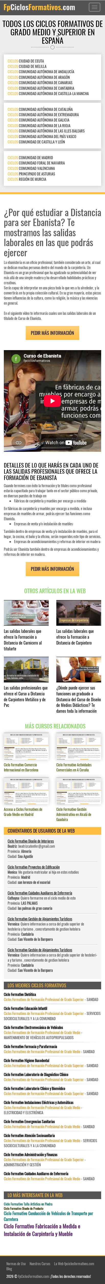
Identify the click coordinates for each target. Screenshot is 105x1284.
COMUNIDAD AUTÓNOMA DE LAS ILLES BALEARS (46, 130)
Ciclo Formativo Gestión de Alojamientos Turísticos (40, 918)
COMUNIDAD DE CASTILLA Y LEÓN (36, 141)
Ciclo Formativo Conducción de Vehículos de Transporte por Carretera (48, 1216)
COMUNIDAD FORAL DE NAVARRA (36, 163)
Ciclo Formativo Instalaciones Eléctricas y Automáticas (38, 1102)
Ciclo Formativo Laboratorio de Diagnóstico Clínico (36, 1074)
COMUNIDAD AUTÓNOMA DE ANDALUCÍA (41, 71)
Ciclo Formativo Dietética (20, 994)
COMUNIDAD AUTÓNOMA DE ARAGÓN (39, 77)
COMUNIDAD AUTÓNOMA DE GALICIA (38, 120)
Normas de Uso (16, 1263)
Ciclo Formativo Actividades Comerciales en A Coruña (73, 767)
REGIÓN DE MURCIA (27, 179)
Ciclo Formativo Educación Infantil (25, 1008)
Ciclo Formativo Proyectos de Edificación (34, 867)
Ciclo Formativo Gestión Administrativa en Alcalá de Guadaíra (73, 814)
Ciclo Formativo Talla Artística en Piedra (28, 1204)
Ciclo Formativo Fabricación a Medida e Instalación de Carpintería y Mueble (42, 1229)
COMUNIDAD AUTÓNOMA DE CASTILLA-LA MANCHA (48, 93)
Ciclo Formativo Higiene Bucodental (26, 1060)
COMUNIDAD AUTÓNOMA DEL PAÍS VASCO (42, 136)
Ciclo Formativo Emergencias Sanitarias (29, 1121)
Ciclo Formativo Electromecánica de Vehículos (33, 1027)
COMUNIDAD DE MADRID (30, 157)
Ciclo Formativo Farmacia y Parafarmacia (30, 1046)
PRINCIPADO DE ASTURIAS (31, 173)
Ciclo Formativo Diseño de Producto (23, 1208)
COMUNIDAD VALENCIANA (31, 168)
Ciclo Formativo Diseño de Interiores (31, 841)
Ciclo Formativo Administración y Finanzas (30, 1154)
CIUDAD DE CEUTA (26, 61)
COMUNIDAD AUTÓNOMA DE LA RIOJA (39, 125)
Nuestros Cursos (40, 1263)
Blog (9, 1268)
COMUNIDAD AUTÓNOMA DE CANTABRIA (41, 88)
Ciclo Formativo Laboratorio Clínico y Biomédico (34, 1088)
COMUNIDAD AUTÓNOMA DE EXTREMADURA (43, 114)
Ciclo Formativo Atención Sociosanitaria (29, 1135)
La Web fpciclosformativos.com (74, 1263)
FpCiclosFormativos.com (33, 1276)
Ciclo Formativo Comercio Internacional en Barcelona (21, 767)
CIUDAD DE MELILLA (27, 66)
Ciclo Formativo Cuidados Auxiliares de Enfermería (40, 892)
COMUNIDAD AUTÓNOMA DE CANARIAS (40, 82)
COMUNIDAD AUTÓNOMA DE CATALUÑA (40, 109)
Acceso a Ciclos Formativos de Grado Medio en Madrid (23, 812)
